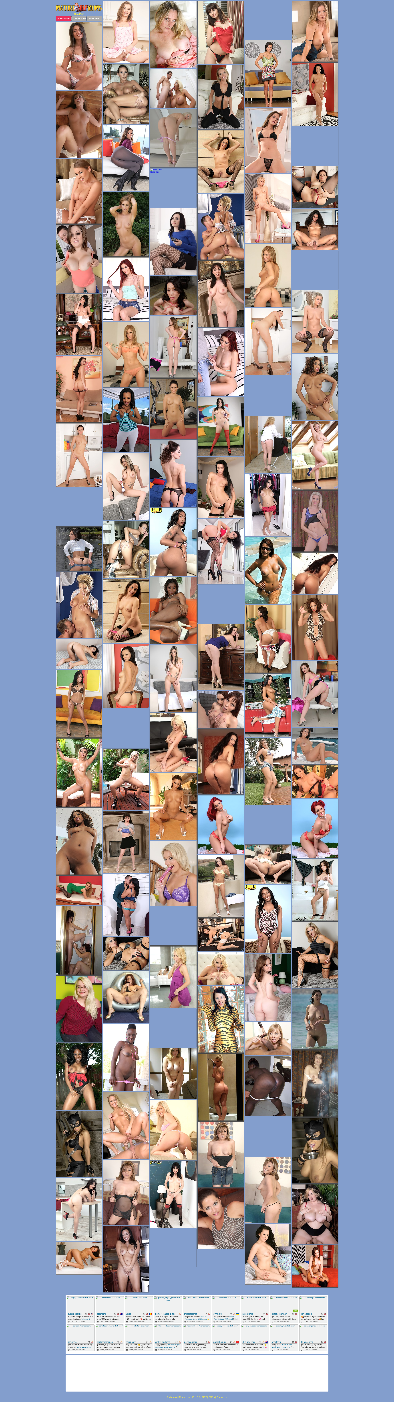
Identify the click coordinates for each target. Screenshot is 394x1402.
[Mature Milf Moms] (79, 7)
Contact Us (222, 1397)
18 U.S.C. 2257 (199, 1397)
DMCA (212, 1397)
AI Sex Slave (63, 18)
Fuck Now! (94, 18)
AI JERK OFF (79, 18)
